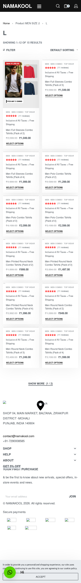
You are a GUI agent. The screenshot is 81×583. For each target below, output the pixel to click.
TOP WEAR (30, 112)
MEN (8, 112)
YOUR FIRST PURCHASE (20, 467)
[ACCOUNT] (76, 6)
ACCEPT (40, 576)
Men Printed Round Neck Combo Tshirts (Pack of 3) (58, 263)
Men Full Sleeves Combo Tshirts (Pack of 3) (58, 83)
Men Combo (17, 112)
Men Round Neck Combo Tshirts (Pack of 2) (58, 306)
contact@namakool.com (18, 436)
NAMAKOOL (17, 5)
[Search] (58, 6)
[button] (10, 572)
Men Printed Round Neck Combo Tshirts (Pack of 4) (19, 306)
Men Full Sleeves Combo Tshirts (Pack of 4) (19, 175)
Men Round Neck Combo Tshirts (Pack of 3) (19, 350)
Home (6, 23)
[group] (21, 84)
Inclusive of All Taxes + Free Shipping (20, 122)
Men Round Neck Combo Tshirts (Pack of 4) (58, 350)
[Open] (39, 6)
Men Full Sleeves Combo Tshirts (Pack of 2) (19, 131)
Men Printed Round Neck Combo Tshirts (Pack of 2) (19, 263)
